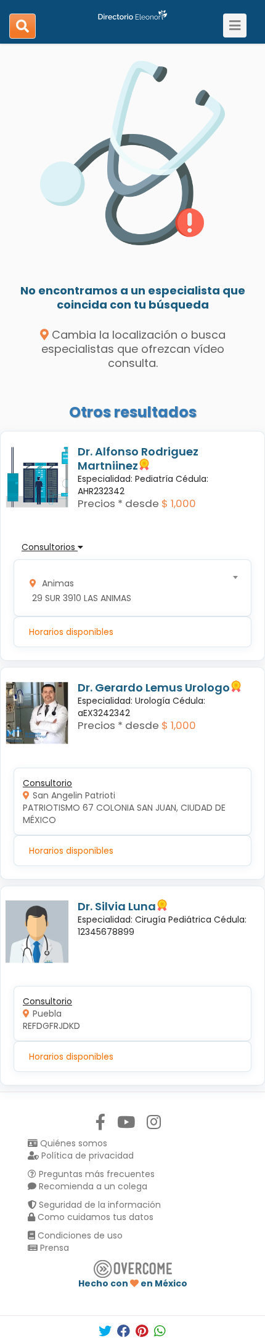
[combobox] (128, 588)
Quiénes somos (72, 1143)
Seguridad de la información (98, 1205)
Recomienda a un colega (91, 1186)
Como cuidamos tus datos (94, 1217)
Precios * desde (118, 503)
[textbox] (128, 588)
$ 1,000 (178, 503)
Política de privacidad (86, 1155)
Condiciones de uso (79, 1235)
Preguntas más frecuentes (95, 1174)
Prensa (53, 1248)
